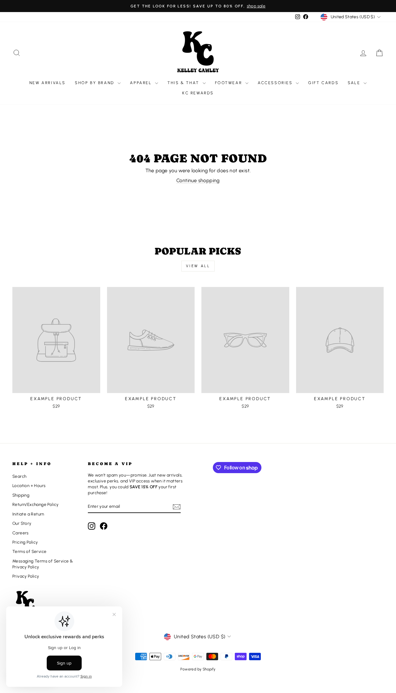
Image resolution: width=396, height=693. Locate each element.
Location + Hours (28, 485)
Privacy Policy (25, 576)
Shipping (20, 495)
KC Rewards (198, 93)
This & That (184, 82)
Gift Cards (323, 82)
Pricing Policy (25, 542)
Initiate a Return (28, 513)
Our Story (22, 523)
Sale (355, 82)
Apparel (141, 82)
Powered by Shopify (197, 669)
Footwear (229, 82)
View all (198, 266)
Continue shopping (198, 180)
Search (19, 476)
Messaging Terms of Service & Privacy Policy (42, 563)
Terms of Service (29, 551)
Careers (20, 532)
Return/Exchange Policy (35, 504)
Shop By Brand (95, 82)
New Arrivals (47, 82)
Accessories (276, 82)
